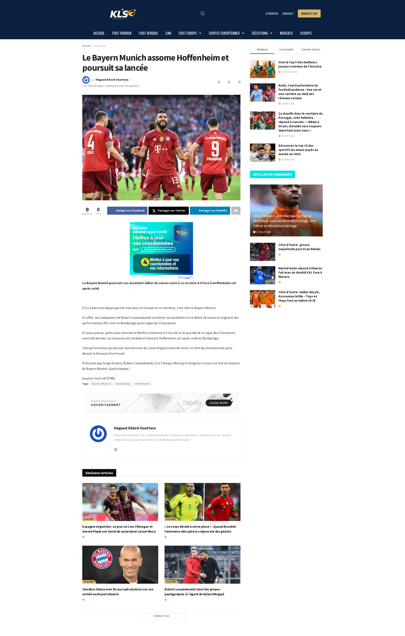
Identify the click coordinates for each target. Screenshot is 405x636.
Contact (288, 13)
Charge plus (161, 615)
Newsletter (309, 13)
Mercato (286, 33)
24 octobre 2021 (144, 79)
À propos (272, 13)
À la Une (88, 519)
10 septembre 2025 (290, 306)
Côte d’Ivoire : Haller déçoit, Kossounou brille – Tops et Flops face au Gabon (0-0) (299, 296)
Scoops (306, 33)
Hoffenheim (142, 383)
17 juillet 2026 (92, 537)
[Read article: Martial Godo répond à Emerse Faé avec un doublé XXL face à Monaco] (262, 275)
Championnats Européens (122, 86)
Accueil (99, 33)
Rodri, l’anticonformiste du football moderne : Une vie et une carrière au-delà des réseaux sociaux (299, 91)
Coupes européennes (224, 33)
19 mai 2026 (90, 599)
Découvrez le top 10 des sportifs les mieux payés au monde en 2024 (298, 150)
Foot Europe (188, 33)
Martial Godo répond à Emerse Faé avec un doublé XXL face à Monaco (300, 272)
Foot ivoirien (121, 33)
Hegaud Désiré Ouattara (112, 79)
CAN (168, 33)
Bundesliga (100, 45)
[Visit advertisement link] (161, 402)
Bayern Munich (101, 383)
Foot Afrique (148, 33)
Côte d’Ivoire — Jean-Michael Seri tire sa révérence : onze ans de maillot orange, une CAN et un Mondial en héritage (284, 221)
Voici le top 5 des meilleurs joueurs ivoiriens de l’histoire (299, 64)
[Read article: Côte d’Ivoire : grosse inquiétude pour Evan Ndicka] (262, 252)
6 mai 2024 (172, 599)
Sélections (260, 33)
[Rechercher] (202, 13)
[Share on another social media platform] (235, 211)
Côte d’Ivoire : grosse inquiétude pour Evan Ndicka (299, 247)
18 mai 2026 (286, 254)
